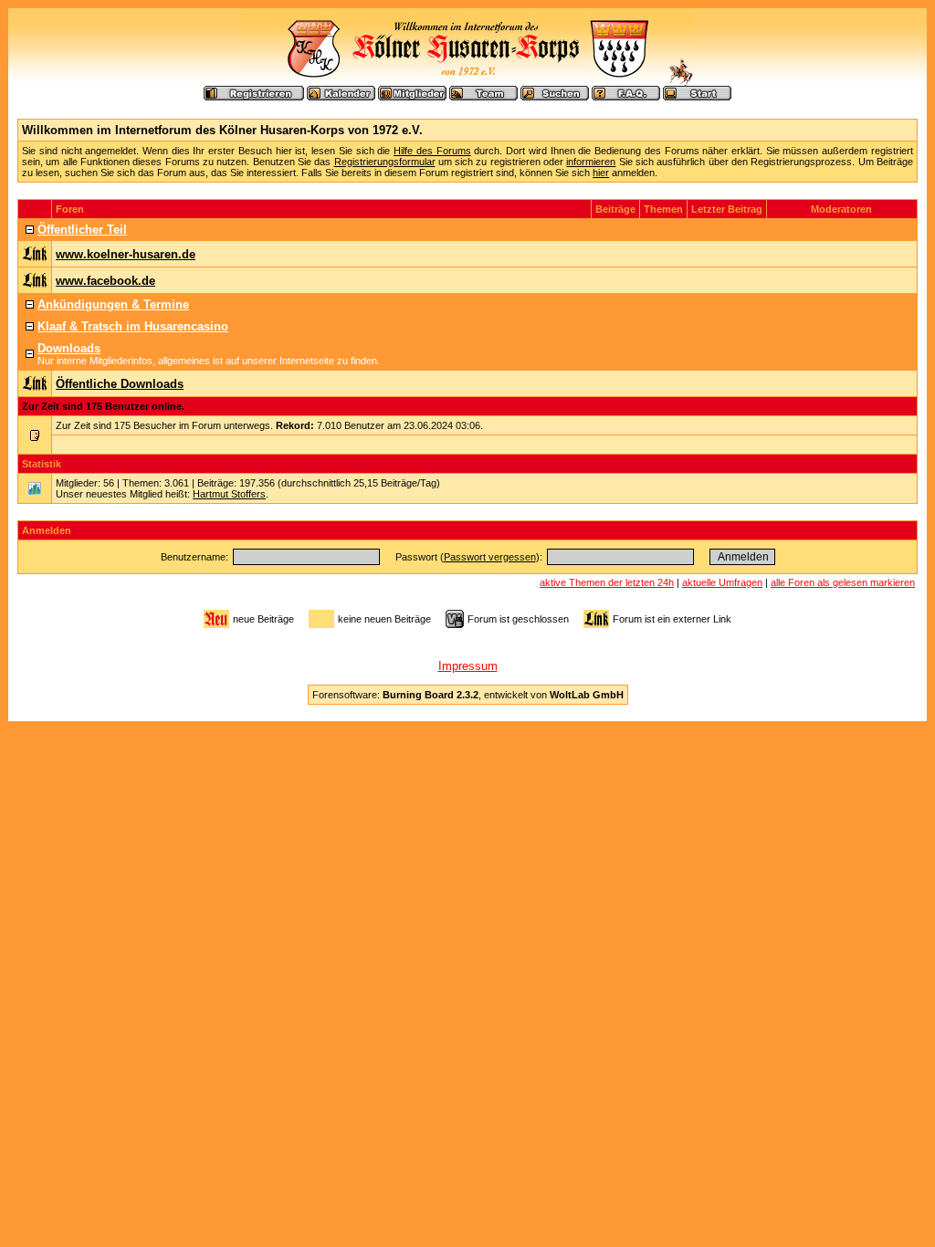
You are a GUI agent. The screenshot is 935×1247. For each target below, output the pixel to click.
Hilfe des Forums (432, 150)
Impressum (468, 666)
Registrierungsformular (385, 161)
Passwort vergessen (490, 556)
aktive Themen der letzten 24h (607, 582)
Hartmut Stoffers (229, 493)
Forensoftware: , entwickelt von (468, 694)
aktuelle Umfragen (722, 582)
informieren (590, 161)
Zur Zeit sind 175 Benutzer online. (103, 406)
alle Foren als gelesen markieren (843, 582)
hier (601, 172)
